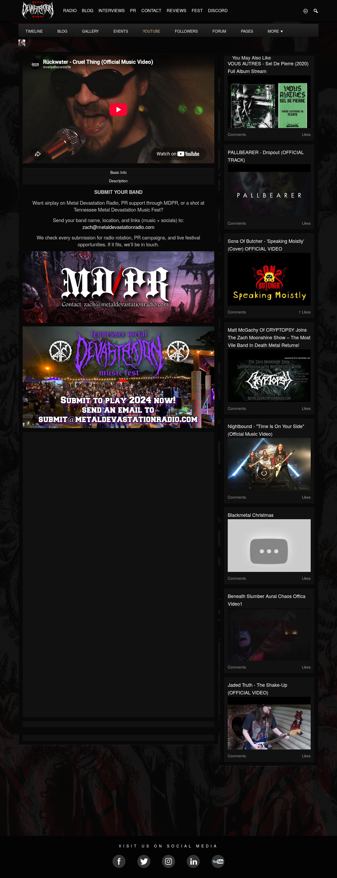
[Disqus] (118, 506)
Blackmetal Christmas (251, 514)
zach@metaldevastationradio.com (118, 226)
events (120, 31)
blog (62, 31)
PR (133, 10)
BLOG (87, 10)
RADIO (70, 10)
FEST (197, 10)
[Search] (316, 10)
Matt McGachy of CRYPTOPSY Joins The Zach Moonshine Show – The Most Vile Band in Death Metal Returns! (269, 337)
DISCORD (218, 10)
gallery (90, 31)
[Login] (305, 10)
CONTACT (151, 10)
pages (247, 31)
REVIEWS (176, 10)
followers (186, 31)
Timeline (34, 31)
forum (219, 31)
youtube (151, 31)
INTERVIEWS (111, 10)
